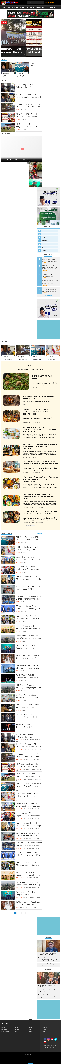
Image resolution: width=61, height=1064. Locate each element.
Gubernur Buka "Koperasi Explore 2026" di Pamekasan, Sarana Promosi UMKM (28, 569)
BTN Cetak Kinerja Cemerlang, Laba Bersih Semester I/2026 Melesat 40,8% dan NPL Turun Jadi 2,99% (28, 609)
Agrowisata (4, 1027)
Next (28, 913)
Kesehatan (44, 243)
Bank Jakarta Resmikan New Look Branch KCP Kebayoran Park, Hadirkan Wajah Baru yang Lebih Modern (28, 589)
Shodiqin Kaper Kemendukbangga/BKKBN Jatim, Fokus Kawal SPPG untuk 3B (48, 959)
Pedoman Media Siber (49, 1047)
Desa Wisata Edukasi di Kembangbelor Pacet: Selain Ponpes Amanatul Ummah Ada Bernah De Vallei (35, 63)
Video (44, 1037)
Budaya (56, 7)
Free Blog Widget (31, 525)
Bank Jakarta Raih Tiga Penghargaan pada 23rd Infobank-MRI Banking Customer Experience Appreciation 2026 (26, 648)
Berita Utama (15, 7)
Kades (30, 1031)
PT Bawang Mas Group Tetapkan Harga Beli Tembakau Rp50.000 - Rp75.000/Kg (26, 87)
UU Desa (31, 1037)
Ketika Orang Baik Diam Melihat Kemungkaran (47, 990)
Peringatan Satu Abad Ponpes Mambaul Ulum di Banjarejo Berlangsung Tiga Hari (28, 618)
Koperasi (44, 250)
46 (24, 913)
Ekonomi (32, 7)
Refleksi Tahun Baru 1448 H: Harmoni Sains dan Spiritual (28, 716)
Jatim (27, 7)
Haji (43, 247)
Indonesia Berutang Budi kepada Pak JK (47, 986)
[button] (24, 54)
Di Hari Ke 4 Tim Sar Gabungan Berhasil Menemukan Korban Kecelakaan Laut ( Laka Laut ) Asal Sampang (29, 599)
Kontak (54, 1045)
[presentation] (38, 22)
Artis (16, 1027)
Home (3, 7)
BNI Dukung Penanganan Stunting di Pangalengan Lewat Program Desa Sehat (29, 687)
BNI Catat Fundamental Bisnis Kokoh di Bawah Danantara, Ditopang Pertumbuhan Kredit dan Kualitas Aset (21, 75)
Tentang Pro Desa (48, 1049)
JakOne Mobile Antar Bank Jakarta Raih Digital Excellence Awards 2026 (52, 358)
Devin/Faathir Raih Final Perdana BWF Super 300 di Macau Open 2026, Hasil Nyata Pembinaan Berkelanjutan (29, 678)
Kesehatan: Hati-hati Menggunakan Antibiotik (16, 159)
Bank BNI (22, 7)
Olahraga (38, 7)
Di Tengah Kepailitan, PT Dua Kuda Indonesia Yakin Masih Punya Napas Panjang (28, 106)
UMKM (16, 1037)
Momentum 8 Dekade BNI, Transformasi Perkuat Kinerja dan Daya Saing (28, 638)
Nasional (3, 1033)
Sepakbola (4, 1037)
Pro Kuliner (32, 1035)
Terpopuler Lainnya (48, 295)
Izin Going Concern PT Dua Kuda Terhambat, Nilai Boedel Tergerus (8, 75)
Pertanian (44, 7)
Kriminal (45, 1031)
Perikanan (45, 1033)
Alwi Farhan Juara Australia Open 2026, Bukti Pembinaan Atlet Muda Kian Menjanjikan (28, 727)
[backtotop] (30, 1020)
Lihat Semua (39, 80)
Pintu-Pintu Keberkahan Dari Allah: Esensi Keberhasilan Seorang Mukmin (48, 996)
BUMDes (31, 1027)
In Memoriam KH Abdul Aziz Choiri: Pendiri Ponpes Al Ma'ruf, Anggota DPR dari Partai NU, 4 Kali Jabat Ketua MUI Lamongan (28, 658)
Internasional (5, 1031)
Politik (51, 7)
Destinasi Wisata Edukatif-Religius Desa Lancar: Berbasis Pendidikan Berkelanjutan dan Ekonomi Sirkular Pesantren (29, 697)
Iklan (44, 1029)
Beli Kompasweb (48, 1045)
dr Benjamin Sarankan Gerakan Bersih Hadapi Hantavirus (47, 953)
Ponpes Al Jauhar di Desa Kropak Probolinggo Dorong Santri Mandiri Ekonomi (28, 628)
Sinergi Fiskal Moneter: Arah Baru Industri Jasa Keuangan (28, 558)
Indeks (8, 7)
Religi (44, 1035)
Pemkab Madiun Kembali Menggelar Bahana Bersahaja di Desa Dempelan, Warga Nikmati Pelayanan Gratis (28, 579)
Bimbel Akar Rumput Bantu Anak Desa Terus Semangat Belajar (27, 707)
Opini (30, 1033)
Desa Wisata (44, 240)
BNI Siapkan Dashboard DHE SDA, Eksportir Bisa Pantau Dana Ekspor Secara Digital (28, 668)
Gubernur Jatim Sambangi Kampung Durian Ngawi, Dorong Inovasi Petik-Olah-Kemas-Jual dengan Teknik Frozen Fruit (49, 259)
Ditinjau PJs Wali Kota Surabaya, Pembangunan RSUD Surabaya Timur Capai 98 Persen (49, 289)
